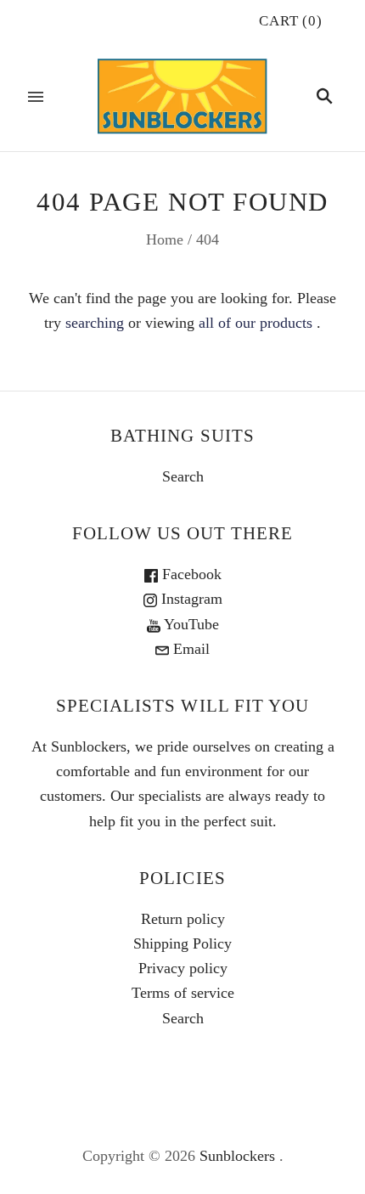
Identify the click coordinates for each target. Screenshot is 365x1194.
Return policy (183, 918)
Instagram (189, 598)
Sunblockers (237, 1155)
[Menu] (35, 96)
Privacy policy (182, 968)
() (291, 21)
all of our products (255, 322)
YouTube (189, 624)
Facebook (190, 574)
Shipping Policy (182, 943)
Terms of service (183, 992)
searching (94, 322)
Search (183, 476)
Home (164, 239)
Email (189, 648)
